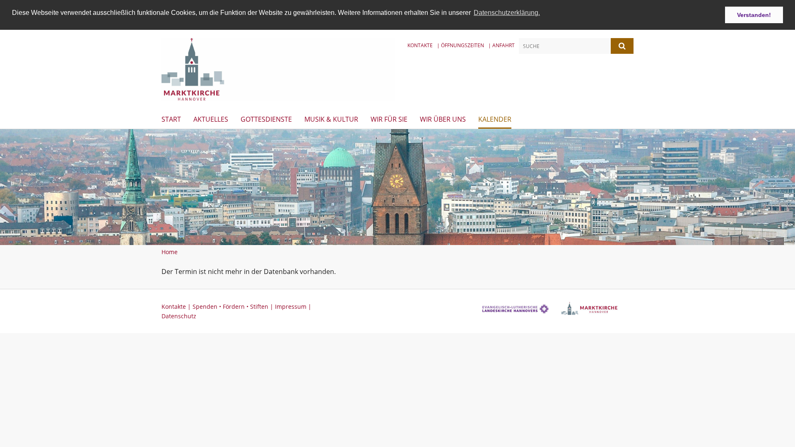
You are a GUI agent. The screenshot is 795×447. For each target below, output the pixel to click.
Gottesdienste (266, 119)
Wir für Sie (389, 119)
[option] (397, 187)
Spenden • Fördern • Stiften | (234, 306)
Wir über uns (443, 119)
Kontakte (420, 45)
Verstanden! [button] (754, 15)
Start (171, 119)
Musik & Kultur (331, 119)
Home (169, 252)
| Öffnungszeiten (460, 45)
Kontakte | (177, 306)
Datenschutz (178, 316)
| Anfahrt (501, 45)
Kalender (494, 119)
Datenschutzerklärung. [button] (507, 12)
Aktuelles (210, 119)
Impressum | (293, 306)
